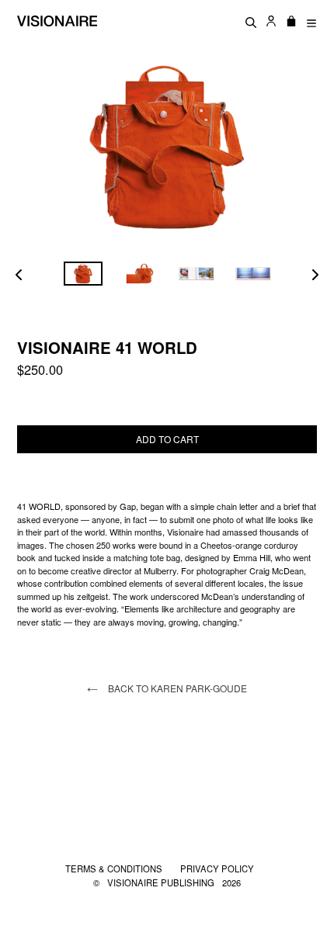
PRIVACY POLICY (217, 868)
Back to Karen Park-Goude (176, 688)
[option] (82, 273)
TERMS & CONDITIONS (115, 868)
